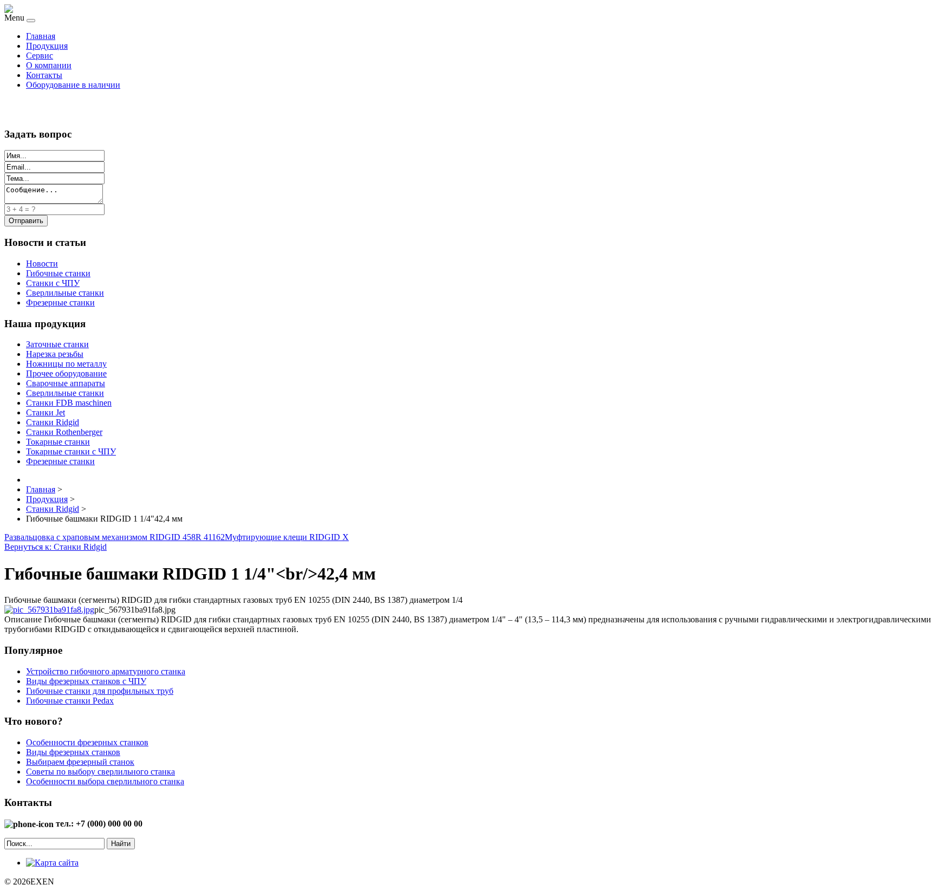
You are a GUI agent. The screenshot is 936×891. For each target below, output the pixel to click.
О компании (49, 65)
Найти (121, 844)
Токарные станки (58, 441)
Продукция (47, 45)
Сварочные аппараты (65, 383)
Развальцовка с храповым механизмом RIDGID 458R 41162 (114, 537)
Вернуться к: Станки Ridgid (55, 546)
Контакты (44, 75)
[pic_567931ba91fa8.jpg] (49, 609)
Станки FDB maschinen (69, 402)
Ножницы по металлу (66, 363)
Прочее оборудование (66, 373)
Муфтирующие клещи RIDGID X (287, 537)
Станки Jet (45, 412)
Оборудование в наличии (73, 84)
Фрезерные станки (60, 302)
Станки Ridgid (52, 422)
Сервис (39, 55)
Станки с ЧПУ (53, 283)
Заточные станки (57, 344)
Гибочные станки (58, 273)
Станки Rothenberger (64, 432)
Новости (42, 263)
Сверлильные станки (65, 292)
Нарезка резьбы (54, 354)
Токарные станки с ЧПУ (71, 451)
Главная (40, 36)
